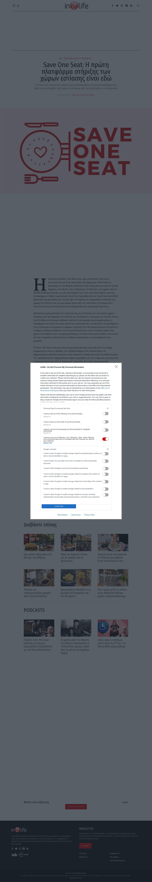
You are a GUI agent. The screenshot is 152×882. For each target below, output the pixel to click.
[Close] (117, 367)
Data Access (76, 515)
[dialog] (76, 441)
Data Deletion (62, 515)
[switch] (105, 413)
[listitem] (76, 408)
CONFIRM (59, 506)
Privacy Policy (89, 515)
